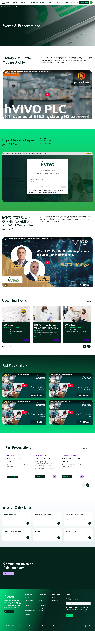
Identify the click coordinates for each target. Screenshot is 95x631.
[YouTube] (77, 2)
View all (89, 301)
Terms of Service (35, 626)
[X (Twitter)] (74, 2)
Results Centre (28, 597)
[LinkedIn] (72, 2)
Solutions (14, 2)
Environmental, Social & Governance (30, 611)
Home (2, 6)
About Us (40, 597)
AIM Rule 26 (27, 614)
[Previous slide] (84, 346)
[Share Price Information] (27, 537)
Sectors (23, 2)
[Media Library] (89, 537)
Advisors (27, 617)
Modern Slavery (44, 626)
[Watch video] (54, 476)
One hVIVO (41, 600)
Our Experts (41, 610)
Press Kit (53, 597)
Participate (65, 2)
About (50, 2)
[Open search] (91, 2)
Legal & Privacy (61, 626)
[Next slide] (89, 346)
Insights (42, 2)
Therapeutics (33, 2)
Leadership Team (42, 608)
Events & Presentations (29, 603)
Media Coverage (55, 603)
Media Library (55, 600)
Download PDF (12, 477)
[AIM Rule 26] (58, 537)
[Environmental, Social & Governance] (89, 523)
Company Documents (29, 600)
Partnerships (41, 603)
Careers (40, 613)
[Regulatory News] (27, 523)
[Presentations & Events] (58, 523)
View (26, 340)
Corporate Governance (30, 605)
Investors (57, 2)
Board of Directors (42, 605)
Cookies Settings (53, 626)
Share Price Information (30, 608)
